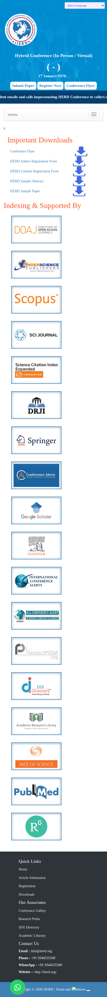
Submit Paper (23, 86)
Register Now (50, 86)
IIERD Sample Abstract (27, 181)
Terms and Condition (70, 989)
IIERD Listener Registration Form (34, 171)
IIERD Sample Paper (25, 191)
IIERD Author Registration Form (33, 161)
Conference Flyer (80, 86)
